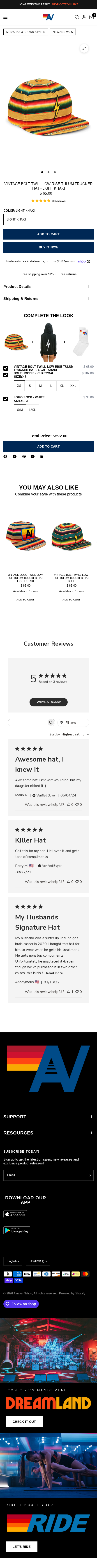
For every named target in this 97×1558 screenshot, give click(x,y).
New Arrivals (63, 32)
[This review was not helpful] (77, 805)
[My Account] (84, 17)
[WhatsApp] (33, 456)
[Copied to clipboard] (42, 456)
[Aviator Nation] (48, 1375)
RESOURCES (18, 1132)
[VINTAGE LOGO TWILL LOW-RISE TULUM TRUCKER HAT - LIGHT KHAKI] (25, 536)
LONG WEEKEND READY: (48, 4)
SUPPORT (14, 1116)
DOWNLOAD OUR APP (25, 1200)
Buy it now (48, 247)
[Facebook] (6, 456)
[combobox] (69, 734)
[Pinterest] (25, 456)
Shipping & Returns (21, 299)
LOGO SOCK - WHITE (54, 397)
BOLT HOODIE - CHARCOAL (54, 373)
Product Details (17, 287)
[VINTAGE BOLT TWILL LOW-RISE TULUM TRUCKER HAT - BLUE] (71, 536)
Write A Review (49, 702)
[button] (24, 1421)
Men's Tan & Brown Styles (25, 32)
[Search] (77, 17)
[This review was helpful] (68, 805)
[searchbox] (27, 722)
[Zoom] (84, 48)
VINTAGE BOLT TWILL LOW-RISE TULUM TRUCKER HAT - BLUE (71, 578)
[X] (15, 456)
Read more (54, 973)
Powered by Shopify (72, 1293)
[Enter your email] (89, 1175)
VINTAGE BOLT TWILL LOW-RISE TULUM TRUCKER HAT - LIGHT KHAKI (54, 368)
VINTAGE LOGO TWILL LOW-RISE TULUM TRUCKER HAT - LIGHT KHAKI (25, 578)
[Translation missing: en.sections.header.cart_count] (91, 17)
